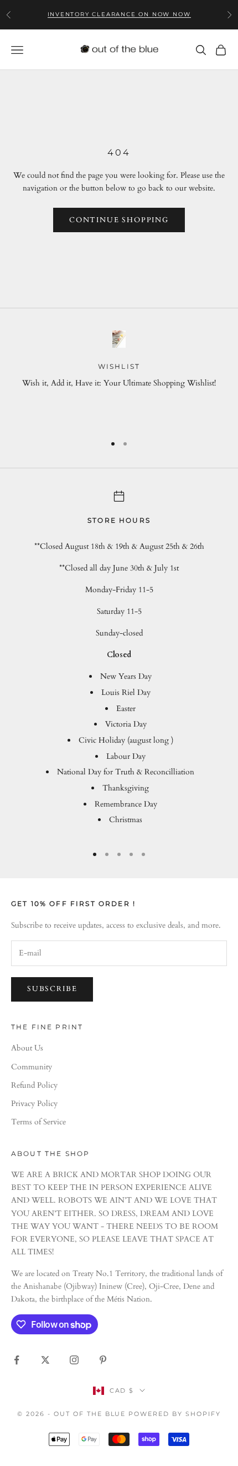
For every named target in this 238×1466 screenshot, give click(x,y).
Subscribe (52, 989)
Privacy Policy (34, 1103)
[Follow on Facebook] (16, 1359)
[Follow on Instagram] (74, 1359)
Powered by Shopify (174, 1414)
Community (31, 1067)
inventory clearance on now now (119, 14)
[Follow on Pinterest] (102, 1359)
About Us (27, 1048)
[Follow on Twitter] (45, 1359)
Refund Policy (34, 1085)
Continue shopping (119, 220)
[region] (119, 377)
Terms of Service (38, 1122)
